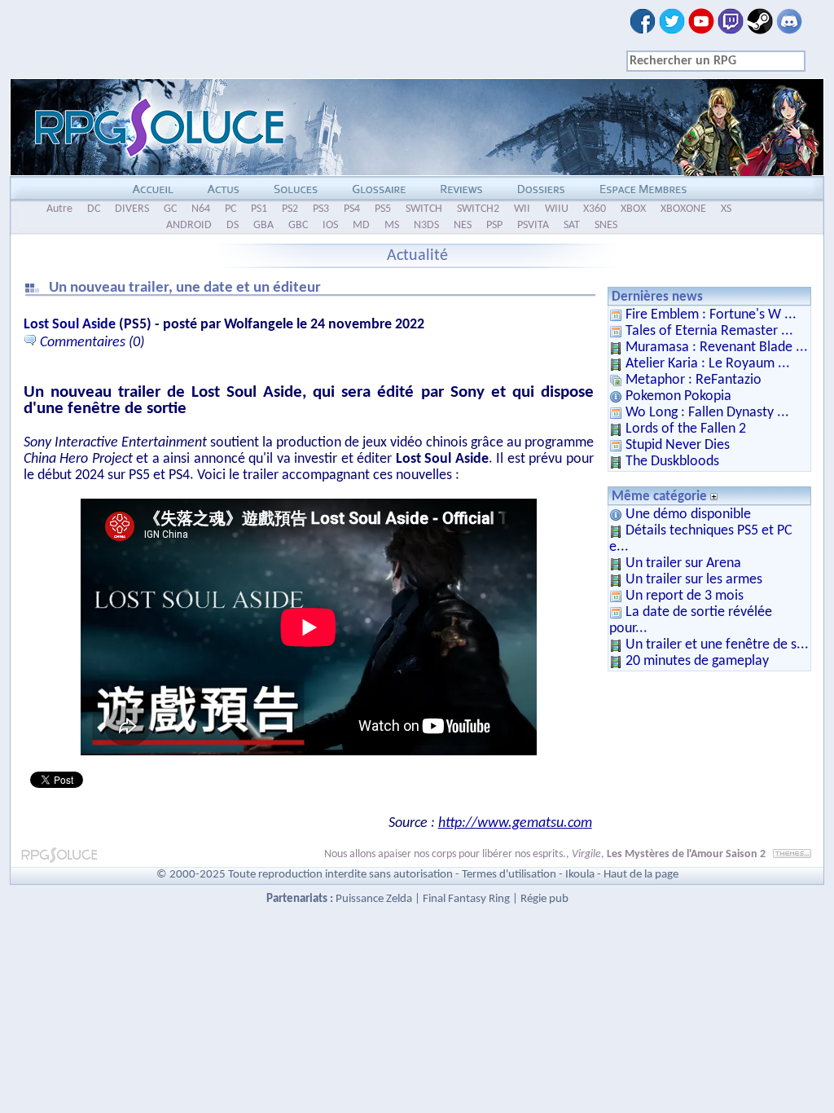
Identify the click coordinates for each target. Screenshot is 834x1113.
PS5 (383, 209)
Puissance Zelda (374, 899)
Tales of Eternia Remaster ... (709, 331)
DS (232, 225)
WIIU (556, 209)
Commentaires (82, 342)
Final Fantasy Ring (466, 899)
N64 (200, 209)
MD (361, 225)
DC (93, 209)
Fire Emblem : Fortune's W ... (711, 315)
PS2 (290, 209)
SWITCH (424, 209)
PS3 (321, 209)
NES (463, 225)
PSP (494, 225)
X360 (594, 209)
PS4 (352, 209)
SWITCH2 (478, 209)
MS (391, 225)
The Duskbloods (672, 461)
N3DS (426, 225)
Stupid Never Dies (678, 445)
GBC (298, 225)
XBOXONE (683, 209)
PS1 (259, 209)
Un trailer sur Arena (683, 563)
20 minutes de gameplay (697, 661)
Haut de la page (641, 875)
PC (230, 209)
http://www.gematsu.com (515, 823)
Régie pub (544, 899)
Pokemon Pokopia (678, 396)
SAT (572, 225)
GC (170, 209)
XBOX (633, 209)
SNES (606, 225)
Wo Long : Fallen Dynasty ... (707, 412)
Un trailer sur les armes (694, 579)
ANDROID (189, 225)
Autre (59, 209)
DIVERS (132, 209)
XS (726, 209)
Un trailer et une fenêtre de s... (717, 645)
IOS (330, 225)
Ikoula (580, 875)
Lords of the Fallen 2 (686, 429)
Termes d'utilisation (509, 875)
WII (522, 209)
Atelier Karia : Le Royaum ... (708, 364)
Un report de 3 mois (685, 596)
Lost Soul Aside (70, 324)
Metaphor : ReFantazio (694, 380)
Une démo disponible (688, 514)
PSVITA (533, 225)
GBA (263, 225)
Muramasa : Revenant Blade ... (717, 347)
